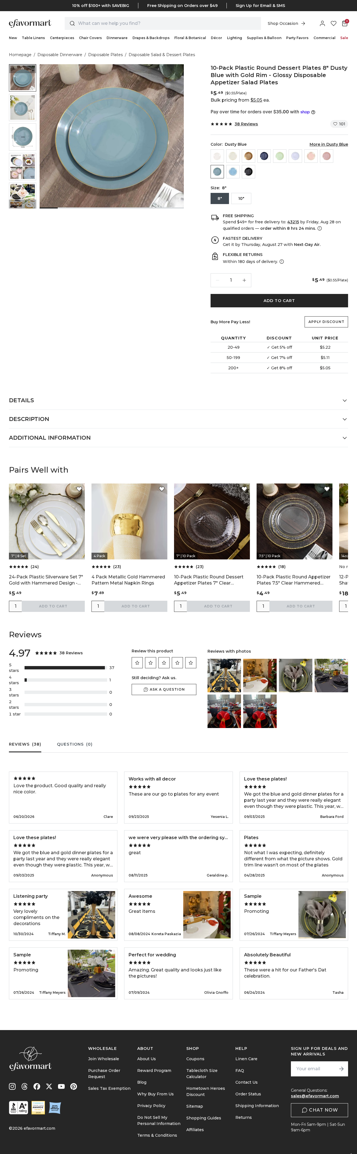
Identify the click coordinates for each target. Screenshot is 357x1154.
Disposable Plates (105, 54)
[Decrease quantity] (217, 280)
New (13, 38)
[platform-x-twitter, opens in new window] (49, 1086)
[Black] (248, 171)
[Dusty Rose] (326, 156)
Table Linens (33, 38)
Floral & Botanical (190, 38)
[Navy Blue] (264, 156)
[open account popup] (322, 23)
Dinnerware (117, 38)
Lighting (234, 38)
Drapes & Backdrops (151, 38)
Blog (141, 1082)
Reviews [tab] (25, 744)
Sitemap (194, 1106)
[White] (295, 156)
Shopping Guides (203, 1118)
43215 (293, 221)
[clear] (217, 156)
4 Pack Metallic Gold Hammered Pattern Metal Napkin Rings (128, 580)
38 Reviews (246, 123)
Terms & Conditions (157, 1135)
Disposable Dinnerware (59, 54)
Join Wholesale (103, 1058)
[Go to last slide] (22, 68)
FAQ (239, 1070)
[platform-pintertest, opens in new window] (73, 1086)
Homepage (20, 54)
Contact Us (246, 1082)
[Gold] (248, 156)
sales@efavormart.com (315, 1095)
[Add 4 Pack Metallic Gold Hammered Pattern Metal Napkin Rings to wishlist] (161, 489)
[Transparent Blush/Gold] (311, 156)
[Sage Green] (279, 156)
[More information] (319, 228)
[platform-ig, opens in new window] (12, 1086)
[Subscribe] (341, 1069)
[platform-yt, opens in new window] (61, 1086)
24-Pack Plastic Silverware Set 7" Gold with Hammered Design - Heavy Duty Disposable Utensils (46, 580)
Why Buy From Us (155, 1093)
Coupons (195, 1058)
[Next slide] (22, 204)
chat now (323, 1110)
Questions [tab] (75, 744)
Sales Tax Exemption (109, 1088)
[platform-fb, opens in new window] (36, 1086)
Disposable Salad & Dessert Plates (162, 54)
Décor (216, 38)
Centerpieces (62, 38)
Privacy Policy (151, 1105)
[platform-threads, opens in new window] (24, 1086)
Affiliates (195, 1129)
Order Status (248, 1093)
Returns (243, 1117)
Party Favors (297, 38)
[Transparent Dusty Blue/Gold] (233, 171)
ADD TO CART (279, 300)
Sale (344, 38)
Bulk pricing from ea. (240, 100)
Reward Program (154, 1070)
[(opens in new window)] (18, 1107)
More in (329, 144)
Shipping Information (257, 1105)
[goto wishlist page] (333, 23)
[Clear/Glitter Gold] (233, 156)
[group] (22, 78)
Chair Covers (90, 38)
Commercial (324, 38)
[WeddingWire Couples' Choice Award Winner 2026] (38, 1107)
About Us (146, 1058)
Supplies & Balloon (264, 38)
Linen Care (246, 1058)
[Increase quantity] (244, 280)
